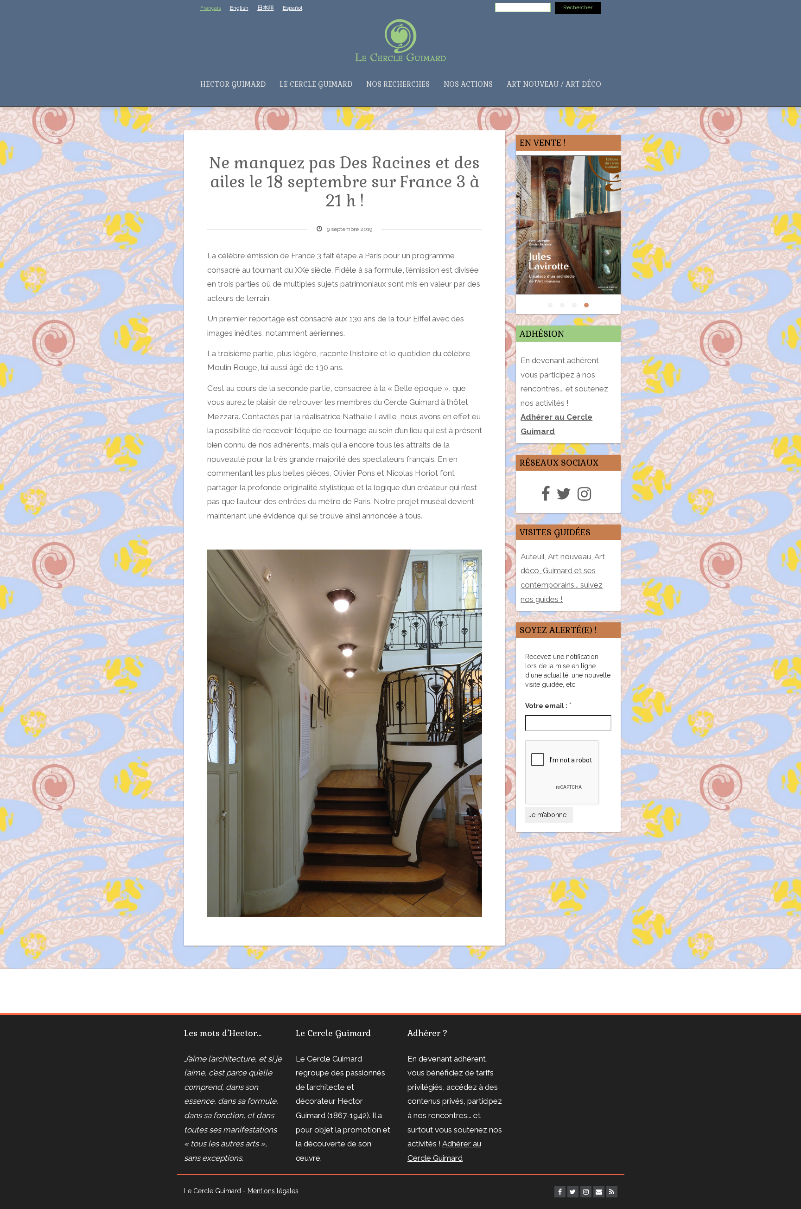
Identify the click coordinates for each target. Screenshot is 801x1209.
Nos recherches (398, 84)
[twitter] (566, 494)
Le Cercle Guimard (316, 84)
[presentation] (505, 235)
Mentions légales (273, 1191)
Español (292, 8)
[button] (550, 305)
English (239, 8)
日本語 (265, 8)
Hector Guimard (233, 84)
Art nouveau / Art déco (554, 84)
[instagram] (587, 494)
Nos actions (468, 84)
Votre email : (548, 705)
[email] (598, 1191)
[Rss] (611, 1191)
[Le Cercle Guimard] (400, 39)
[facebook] (547, 494)
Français (210, 8)
